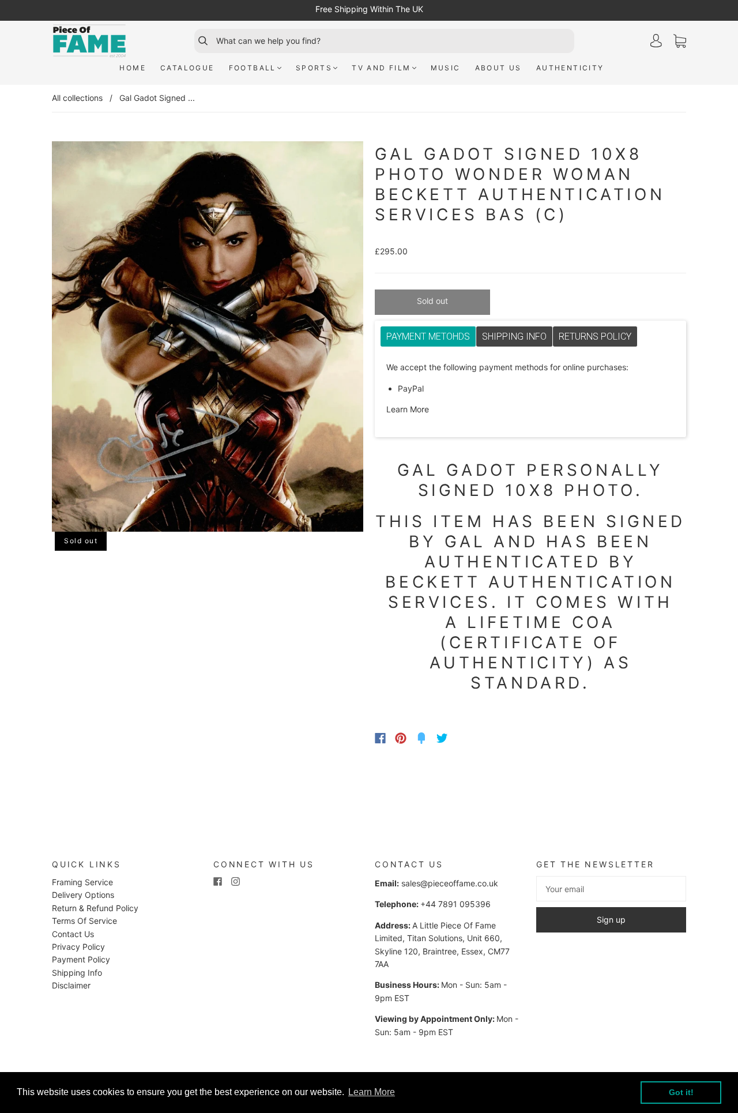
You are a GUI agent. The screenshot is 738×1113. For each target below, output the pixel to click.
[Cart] (679, 41)
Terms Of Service (84, 921)
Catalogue (187, 67)
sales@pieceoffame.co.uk (449, 883)
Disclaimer (71, 985)
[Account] (656, 41)
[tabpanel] (530, 388)
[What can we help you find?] (393, 41)
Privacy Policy (78, 947)
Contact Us (73, 934)
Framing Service (82, 882)
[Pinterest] (400, 738)
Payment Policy (81, 959)
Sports (314, 67)
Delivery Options (83, 895)
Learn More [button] (371, 1092)
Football (252, 67)
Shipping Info (77, 972)
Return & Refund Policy (95, 908)
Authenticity (570, 67)
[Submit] (197, 41)
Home (132, 67)
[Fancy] (421, 738)
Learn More (407, 409)
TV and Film (381, 67)
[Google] (466, 738)
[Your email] (611, 888)
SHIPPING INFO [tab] (514, 336)
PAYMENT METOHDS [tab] (428, 336)
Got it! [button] (681, 1092)
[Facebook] (380, 738)
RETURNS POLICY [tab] (595, 336)
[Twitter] (442, 738)
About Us (498, 67)
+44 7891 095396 (455, 904)
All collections (77, 98)
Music (446, 67)
